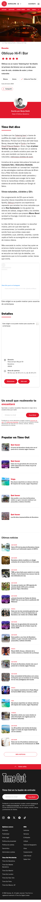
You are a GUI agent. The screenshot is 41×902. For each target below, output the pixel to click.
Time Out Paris (7, 881)
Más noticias (20, 754)
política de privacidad (12, 422)
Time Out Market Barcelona (7, 866)
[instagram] (3, 818)
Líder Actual (27, 856)
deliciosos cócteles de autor (22, 157)
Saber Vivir (27, 859)
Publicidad (5, 834)
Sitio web (24, 381)
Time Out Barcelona (8, 861)
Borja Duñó (25, 111)
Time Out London (7, 874)
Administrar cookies (8, 852)
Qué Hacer (11, 9)
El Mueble (27, 838)
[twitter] (14, 818)
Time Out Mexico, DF (8, 885)
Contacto (5, 830)
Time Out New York (8, 878)
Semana (26, 834)
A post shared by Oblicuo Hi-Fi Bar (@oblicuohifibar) (20, 288)
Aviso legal (5, 838)
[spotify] (19, 818)
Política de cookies (8, 845)
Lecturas (26, 830)
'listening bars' (21, 136)
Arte (28, 9)
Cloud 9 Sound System (11, 146)
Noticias (4, 9)
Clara (25, 848)
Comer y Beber (21, 9)
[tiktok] (25, 818)
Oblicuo (11, 203)
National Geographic (30, 845)
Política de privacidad (9, 841)
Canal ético (5, 848)
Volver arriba (22, 767)
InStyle (26, 841)
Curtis (23, 144)
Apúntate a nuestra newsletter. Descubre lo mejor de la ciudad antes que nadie (19, 409)
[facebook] (9, 818)
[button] (37, 323)
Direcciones (10, 381)
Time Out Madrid (7, 871)
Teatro (34, 9)
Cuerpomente (28, 852)
